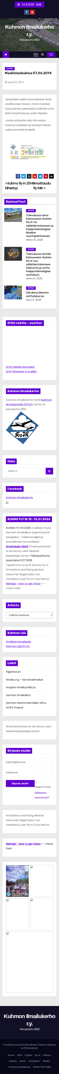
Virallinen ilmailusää (18, 642)
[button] (43, 54)
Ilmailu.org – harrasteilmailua (24, 680)
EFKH (19, 1055)
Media (46, 1061)
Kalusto (13, 1061)
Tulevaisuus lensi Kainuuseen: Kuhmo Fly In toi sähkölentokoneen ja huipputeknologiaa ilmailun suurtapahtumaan (39, 226)
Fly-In (37, 1055)
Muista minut (43, 787)
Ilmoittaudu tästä (17, 546)
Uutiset (10, 68)
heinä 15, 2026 (34, 239)
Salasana (12, 772)
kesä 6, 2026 (33, 299)
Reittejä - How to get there (23, 584)
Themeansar (31, 1048)
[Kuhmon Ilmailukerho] (7, 502)
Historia (47, 1055)
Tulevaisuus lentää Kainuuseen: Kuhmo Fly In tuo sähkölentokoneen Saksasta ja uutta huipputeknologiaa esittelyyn (38, 264)
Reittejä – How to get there (23, 844)
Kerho (23, 1061)
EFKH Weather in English (21, 371)
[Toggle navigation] (36, 54)
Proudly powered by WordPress (20, 1044)
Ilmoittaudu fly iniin (42, 185)
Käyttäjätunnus (15, 762)
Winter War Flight (42, 1066)
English (28, 1055)
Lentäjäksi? (34, 1061)
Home (11, 1055)
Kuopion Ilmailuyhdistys (21, 687)
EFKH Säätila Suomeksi (20, 367)
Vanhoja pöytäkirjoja (19, 1066)
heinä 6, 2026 (34, 278)
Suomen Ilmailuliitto (18, 695)
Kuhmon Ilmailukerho (19, 497)
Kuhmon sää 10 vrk (18, 646)
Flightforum (13, 672)
